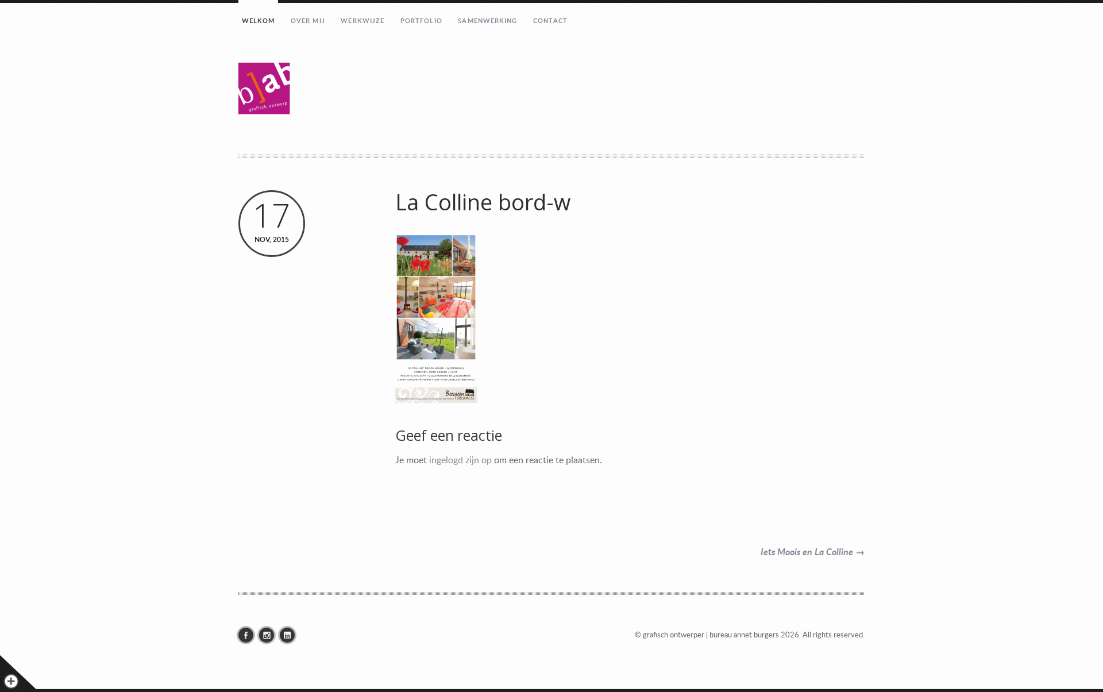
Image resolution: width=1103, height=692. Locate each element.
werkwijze (362, 20)
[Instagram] (269, 635)
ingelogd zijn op (460, 459)
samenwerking (487, 20)
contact (550, 20)
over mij (308, 20)
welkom (258, 20)
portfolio (421, 20)
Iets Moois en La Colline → (813, 551)
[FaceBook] (248, 635)
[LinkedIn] (290, 635)
